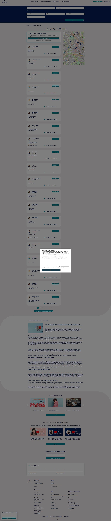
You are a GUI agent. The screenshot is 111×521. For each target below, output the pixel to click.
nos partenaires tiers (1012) (59, 252)
